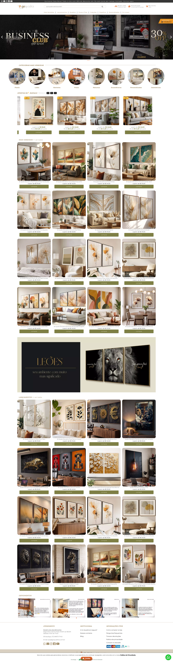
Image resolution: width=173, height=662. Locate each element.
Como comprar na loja (114, 630)
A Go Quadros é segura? (88, 630)
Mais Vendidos (49, 12)
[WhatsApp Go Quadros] (44, 644)
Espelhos (102, 12)
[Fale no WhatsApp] (168, 657)
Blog (82, 636)
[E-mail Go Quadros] (47, 644)
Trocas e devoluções (113, 636)
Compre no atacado (113, 642)
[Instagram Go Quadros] (51, 644)
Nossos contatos (86, 633)
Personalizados (114, 12)
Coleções (93, 12)
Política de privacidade (114, 639)
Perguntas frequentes (114, 633)
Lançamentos (62, 12)
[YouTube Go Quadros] (57, 644)
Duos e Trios (82, 12)
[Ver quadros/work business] (86, 37)
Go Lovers (125, 12)
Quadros (73, 12)
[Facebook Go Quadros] (54, 644)
